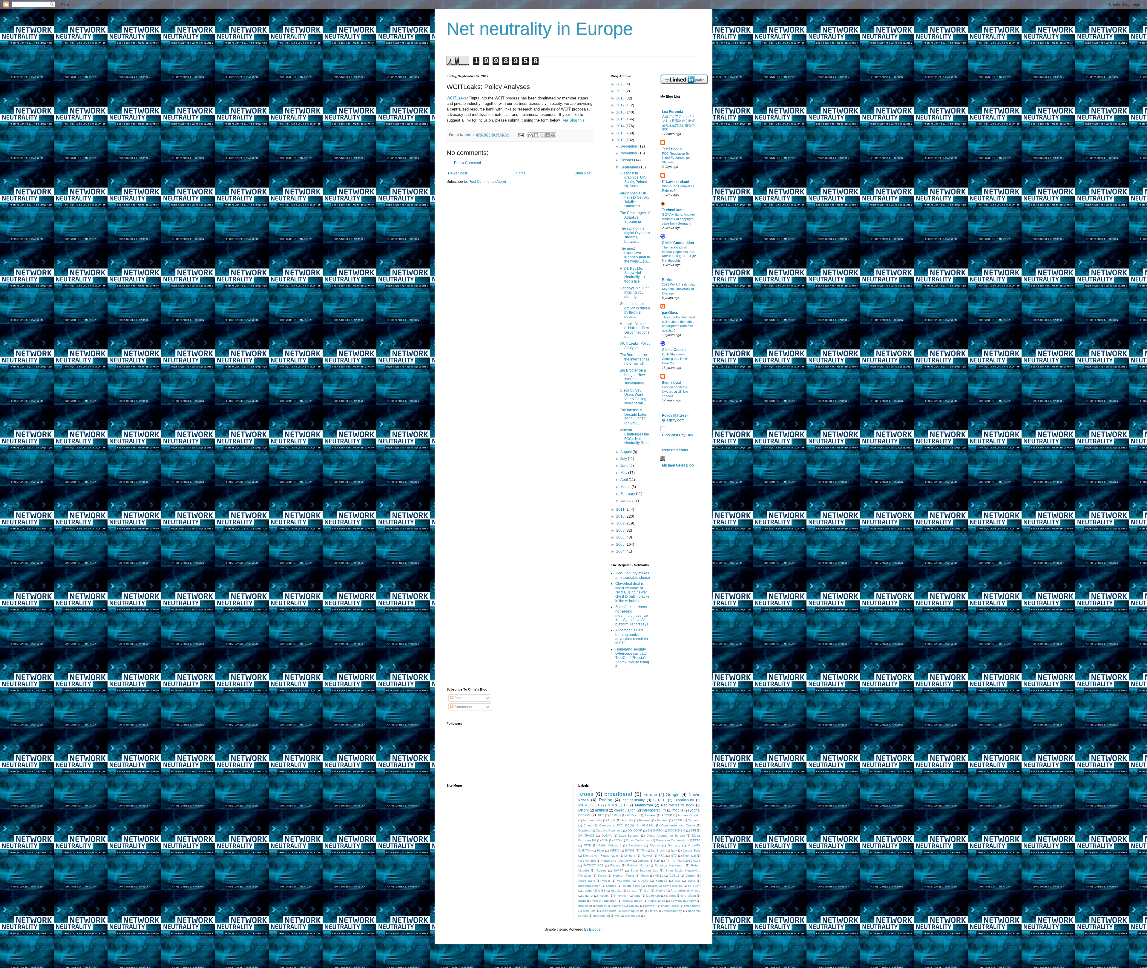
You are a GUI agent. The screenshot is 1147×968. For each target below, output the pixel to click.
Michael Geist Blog (678, 465)
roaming (617, 905)
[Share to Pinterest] (553, 135)
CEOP (678, 820)
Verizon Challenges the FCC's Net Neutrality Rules (635, 436)
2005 (620, 544)
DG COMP (635, 830)
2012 (620, 140)
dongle (587, 890)
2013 (620, 133)
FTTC (696, 840)
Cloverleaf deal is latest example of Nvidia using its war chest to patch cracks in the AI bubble (632, 592)
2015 (620, 119)
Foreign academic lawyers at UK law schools (675, 391)
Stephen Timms (623, 875)
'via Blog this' (573, 120)
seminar (650, 905)
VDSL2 (674, 875)
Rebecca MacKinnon (669, 865)
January (627, 500)
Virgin (606, 880)
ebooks (616, 890)
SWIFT (618, 870)
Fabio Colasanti (610, 845)
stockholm (609, 910)
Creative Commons (609, 830)
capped (611, 885)
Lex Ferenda (672, 112)
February (628, 494)
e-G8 (601, 890)
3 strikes (650, 815)
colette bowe (631, 885)
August (626, 452)
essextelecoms (675, 450)
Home (521, 173)
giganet (588, 895)
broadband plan (589, 885)
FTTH (587, 845)
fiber (646, 890)
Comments (462, 707)
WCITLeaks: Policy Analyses (635, 345)
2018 (620, 98)
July (624, 459)
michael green (632, 900)
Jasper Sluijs (691, 850)
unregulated (601, 915)
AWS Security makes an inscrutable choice (632, 575)
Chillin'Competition (678, 243)
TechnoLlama (673, 210)
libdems (670, 895)
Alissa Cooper (674, 350)
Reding (605, 799)
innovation (621, 895)
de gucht (694, 885)
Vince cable (586, 880)
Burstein (662, 820)
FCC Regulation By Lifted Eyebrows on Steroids (676, 158)
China (588, 825)
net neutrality (633, 800)
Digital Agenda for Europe (666, 835)
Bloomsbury (684, 800)
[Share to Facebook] (548, 135)
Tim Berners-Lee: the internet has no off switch (634, 359)
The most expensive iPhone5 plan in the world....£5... (635, 254)
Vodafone (624, 880)
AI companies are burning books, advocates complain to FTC (631, 636)
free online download (685, 890)
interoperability (654, 810)
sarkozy (634, 905)
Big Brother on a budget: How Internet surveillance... (633, 376)
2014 (620, 126)
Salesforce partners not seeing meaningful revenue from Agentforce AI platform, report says (631, 615)
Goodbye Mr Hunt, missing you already (634, 292)
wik (617, 915)
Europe (650, 794)
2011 (620, 509)
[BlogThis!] (536, 135)
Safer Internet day (644, 870)
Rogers (601, 870)
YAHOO (643, 880)
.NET (600, 815)
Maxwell (647, 855)
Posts (458, 698)
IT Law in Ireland (675, 182)
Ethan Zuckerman (638, 840)
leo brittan (653, 895)
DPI (693, 830)
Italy (674, 850)
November (629, 153)
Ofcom (583, 810)
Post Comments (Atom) (487, 182)
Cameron (694, 820)
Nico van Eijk (587, 860)
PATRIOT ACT (593, 865)
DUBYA (607, 835)
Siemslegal (671, 383)
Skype (601, 875)
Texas (645, 875)
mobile (677, 810)
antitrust (601, 810)
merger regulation (604, 900)
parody (602, 905)
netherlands (656, 900)
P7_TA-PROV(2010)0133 (682, 860)
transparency (673, 910)
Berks (667, 280)
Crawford (584, 830)
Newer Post (457, 173)
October (627, 160)
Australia (627, 820)
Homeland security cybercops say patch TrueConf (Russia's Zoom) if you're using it (632, 658)
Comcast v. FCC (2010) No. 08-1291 (626, 825)
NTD (674, 855)
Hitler (600, 850)
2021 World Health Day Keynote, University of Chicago (678, 289)
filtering (660, 890)
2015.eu (632, 815)
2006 (620, 537)
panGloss (670, 313)
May (624, 473)
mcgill (582, 900)
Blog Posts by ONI (677, 435)
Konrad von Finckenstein (600, 855)
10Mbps (615, 815)
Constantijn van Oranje (678, 825)
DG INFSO (655, 830)
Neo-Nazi (689, 855)
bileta (691, 880)
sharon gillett (670, 905)
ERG (617, 840)
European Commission (672, 840)
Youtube (661, 880)
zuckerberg (632, 915)
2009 (620, 523)
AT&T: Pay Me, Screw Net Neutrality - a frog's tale (632, 274)
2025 (620, 84)
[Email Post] (521, 134)
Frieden (655, 845)
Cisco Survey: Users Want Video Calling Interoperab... (633, 396)
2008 (620, 530)
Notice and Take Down (616, 860)
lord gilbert (688, 895)
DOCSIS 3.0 (676, 830)
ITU (642, 850)
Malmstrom (644, 805)
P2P (657, 860)
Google (673, 794)
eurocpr (632, 890)
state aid (589, 910)
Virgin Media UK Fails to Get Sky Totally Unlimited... (634, 199)
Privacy (615, 865)
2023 (620, 91)
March (625, 487)
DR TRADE (586, 835)
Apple (612, 820)
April (624, 480)
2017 (620, 105)
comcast (651, 885)
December (629, 146)
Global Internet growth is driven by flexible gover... (635, 310)
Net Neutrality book (677, 805)
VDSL (659, 875)
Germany (674, 845)
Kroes (586, 794)
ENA (605, 840)
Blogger (595, 929)
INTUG (629, 850)
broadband (618, 794)
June (624, 466)
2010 (620, 516)
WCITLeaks (457, 98)
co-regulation (625, 810)
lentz (637, 895)
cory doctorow (673, 885)
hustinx (603, 895)
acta (677, 880)
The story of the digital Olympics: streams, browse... (635, 234)
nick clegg (585, 905)
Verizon (691, 875)
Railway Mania (637, 865)
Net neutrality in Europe (540, 29)
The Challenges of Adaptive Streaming (635, 217)
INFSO (614, 850)
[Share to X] (542, 135)
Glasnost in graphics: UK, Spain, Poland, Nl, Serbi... (634, 179)
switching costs (632, 910)
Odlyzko (643, 860)
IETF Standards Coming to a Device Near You (676, 358)
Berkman (645, 820)
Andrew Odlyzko (689, 815)
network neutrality (683, 900)
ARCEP (667, 815)
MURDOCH (617, 805)
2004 (620, 551)
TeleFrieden (672, 149)
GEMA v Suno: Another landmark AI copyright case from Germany (678, 219)
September (629, 167)
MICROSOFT (588, 805)
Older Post (582, 173)
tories (653, 910)
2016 (620, 112)
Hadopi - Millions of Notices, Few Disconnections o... (634, 330)
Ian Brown (658, 850)
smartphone (692, 905)
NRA (661, 855)
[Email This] (530, 135)
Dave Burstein (629, 835)
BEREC (659, 800)
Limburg (629, 855)
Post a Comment (467, 163)
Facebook (635, 845)
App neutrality (592, 820)
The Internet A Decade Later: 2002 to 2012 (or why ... (633, 416)
